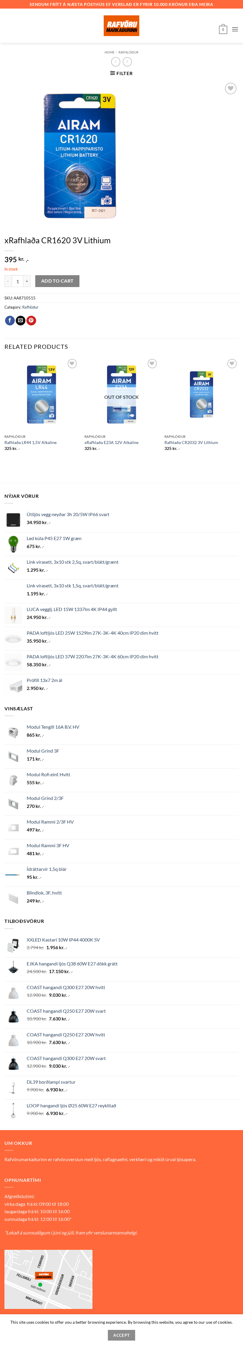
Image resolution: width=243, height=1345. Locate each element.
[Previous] (4, 409)
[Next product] (115, 61)
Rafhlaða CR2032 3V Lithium (191, 442)
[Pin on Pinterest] (31, 321)
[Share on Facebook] (10, 321)
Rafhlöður (128, 52)
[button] (223, 29)
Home (109, 52)
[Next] (238, 409)
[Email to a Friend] (20, 321)
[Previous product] (127, 61)
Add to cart (57, 280)
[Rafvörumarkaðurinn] (121, 25)
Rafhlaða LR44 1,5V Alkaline (30, 442)
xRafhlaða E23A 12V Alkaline (111, 442)
